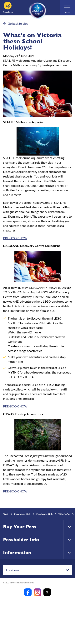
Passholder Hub (22, 514)
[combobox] (37, 570)
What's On (64, 514)
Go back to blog (18, 23)
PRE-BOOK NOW (15, 238)
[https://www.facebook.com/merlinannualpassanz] (28, 592)
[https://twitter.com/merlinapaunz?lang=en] (47, 592)
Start (5, 514)
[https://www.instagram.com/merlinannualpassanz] (37, 592)
